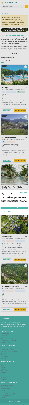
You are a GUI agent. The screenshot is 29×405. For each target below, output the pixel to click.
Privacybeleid (24, 192)
